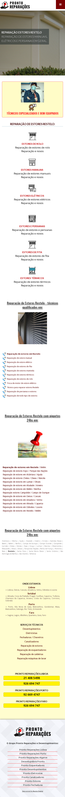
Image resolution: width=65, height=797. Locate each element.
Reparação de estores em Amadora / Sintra (22, 500)
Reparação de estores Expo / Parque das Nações (25, 471)
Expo (26, 546)
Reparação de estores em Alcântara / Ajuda (22, 474)
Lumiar (39, 546)
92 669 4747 (31, 694)
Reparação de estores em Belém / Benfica (22, 489)
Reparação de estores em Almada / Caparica (23, 503)
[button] (60, 4)
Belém (11, 543)
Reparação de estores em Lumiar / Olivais (22, 482)
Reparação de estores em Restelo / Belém (22, 511)
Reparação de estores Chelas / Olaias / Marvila (24, 478)
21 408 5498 (31, 678)
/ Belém (24, 467)
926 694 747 (31, 683)
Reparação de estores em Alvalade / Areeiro (23, 485)
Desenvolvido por (32, 791)
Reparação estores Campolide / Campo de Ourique (26, 492)
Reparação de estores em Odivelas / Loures (22, 507)
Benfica (18, 543)
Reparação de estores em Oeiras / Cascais (22, 496)
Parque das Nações (31, 548)
